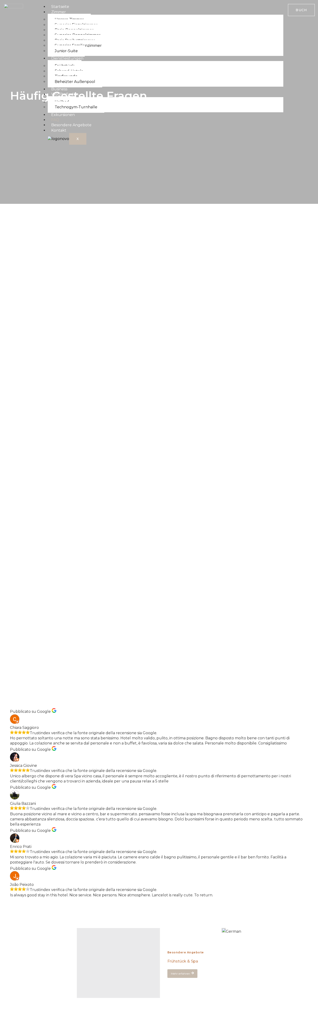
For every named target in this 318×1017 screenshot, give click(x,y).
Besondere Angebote (71, 125)
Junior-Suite (66, 51)
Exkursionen (63, 115)
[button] (231, 931)
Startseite (60, 6)
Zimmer (58, 12)
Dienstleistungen (67, 58)
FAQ (55, 120)
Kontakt (58, 130)
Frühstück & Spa (182, 961)
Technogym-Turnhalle (76, 107)
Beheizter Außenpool (75, 81)
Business (59, 89)
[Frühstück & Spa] (118, 963)
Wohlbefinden (64, 94)
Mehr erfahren (180, 973)
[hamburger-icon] (275, 8)
